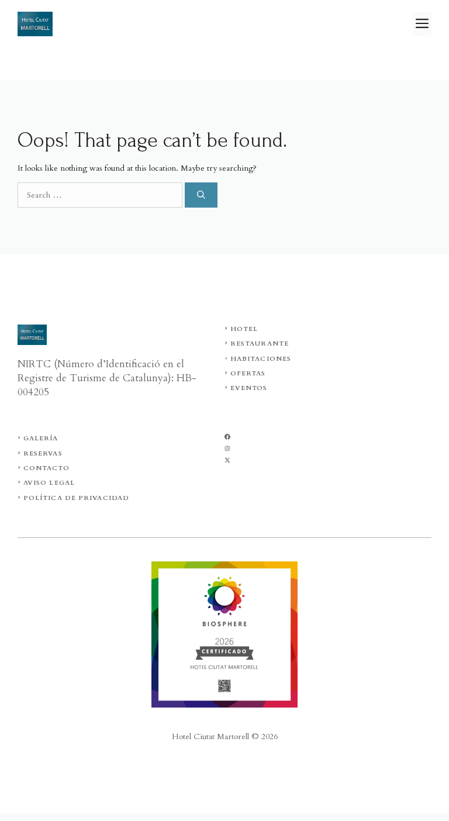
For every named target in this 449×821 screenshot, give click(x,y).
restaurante (259, 343)
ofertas (248, 373)
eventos (249, 388)
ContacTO (46, 468)
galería (40, 438)
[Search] (201, 195)
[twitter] (227, 448)
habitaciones (260, 358)
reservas (43, 453)
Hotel (244, 329)
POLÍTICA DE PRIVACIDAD (76, 498)
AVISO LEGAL (49, 482)
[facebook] (227, 437)
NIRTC (36, 364)
